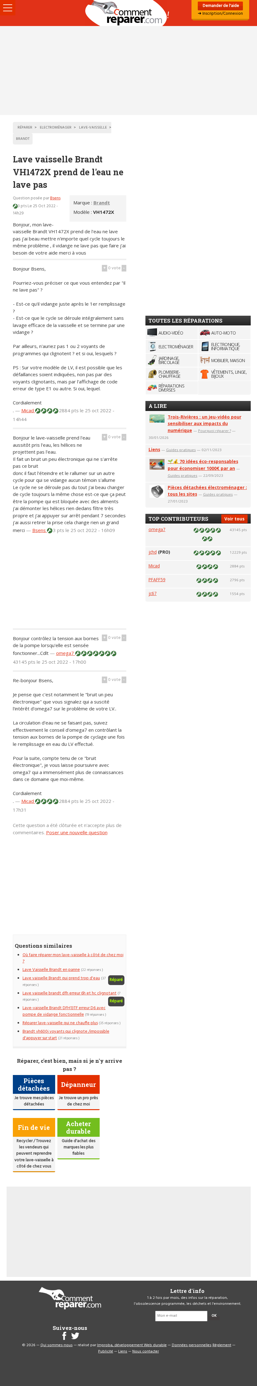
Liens (154, 449)
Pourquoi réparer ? (214, 430)
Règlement (221, 1345)
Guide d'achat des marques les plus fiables (78, 1147)
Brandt (101, 202)
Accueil (128, 13)
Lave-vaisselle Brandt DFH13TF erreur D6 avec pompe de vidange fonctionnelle (64, 1011)
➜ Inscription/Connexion (220, 13)
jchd (153, 552)
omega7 (65, 653)
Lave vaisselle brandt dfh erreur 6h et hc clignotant (70, 993)
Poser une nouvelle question (77, 832)
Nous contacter (145, 1351)
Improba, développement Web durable (132, 1345)
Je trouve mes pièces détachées (34, 1101)
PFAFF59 (157, 579)
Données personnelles (192, 1345)
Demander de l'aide (220, 6)
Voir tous (234, 519)
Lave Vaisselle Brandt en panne (51, 970)
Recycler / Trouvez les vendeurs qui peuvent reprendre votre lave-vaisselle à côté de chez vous (34, 1154)
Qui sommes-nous (56, 1345)
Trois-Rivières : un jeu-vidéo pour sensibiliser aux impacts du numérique (204, 424)
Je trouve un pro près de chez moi (78, 1101)
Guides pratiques (181, 449)
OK (214, 1316)
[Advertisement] (128, 70)
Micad (28, 410)
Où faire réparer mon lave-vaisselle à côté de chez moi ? (73, 958)
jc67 (153, 593)
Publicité (105, 1351)
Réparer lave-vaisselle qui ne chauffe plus (60, 1023)
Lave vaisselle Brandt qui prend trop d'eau (61, 978)
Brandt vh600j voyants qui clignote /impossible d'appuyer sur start (66, 1034)
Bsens (55, 198)
